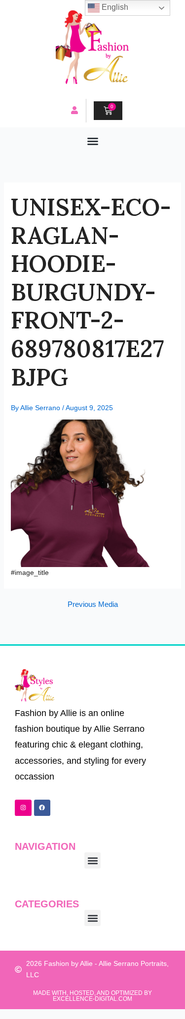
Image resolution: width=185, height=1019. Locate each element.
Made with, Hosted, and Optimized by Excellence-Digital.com (92, 995)
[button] (93, 141)
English (114, 7)
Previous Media (93, 604)
